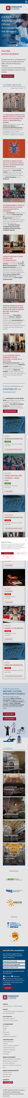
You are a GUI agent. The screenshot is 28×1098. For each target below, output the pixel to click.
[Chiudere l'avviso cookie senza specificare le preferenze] (26, 540)
